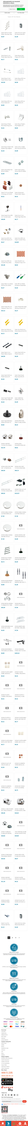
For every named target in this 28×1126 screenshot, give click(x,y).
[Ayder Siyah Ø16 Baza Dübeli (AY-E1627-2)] (7, 414)
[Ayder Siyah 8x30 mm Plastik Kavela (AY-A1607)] (21, 345)
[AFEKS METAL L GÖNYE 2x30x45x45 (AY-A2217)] (21, 596)
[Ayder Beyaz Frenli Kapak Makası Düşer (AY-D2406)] (7, 71)
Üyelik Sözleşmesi (5, 1059)
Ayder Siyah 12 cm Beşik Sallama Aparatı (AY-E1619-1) (6, 353)
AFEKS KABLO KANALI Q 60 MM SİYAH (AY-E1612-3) (20, 513)
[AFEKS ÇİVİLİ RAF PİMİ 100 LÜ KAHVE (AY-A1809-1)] (7, 459)
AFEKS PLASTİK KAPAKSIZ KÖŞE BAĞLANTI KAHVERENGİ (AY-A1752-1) (5, 901)
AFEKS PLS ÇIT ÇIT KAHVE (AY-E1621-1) (20, 901)
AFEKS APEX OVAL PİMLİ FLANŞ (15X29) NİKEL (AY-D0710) (20, 421)
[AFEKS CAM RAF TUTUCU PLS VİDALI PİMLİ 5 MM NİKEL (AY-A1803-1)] (7, 870)
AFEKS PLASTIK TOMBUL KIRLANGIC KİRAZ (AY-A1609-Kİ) (20, 672)
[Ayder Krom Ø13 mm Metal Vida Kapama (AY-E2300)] (7, 231)
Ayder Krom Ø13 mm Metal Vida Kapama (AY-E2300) (7, 239)
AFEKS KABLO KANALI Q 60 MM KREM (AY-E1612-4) (7, 513)
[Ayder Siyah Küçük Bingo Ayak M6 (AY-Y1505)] (21, 368)
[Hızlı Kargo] (14, 999)
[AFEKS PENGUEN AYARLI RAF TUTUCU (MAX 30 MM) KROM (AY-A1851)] (21, 642)
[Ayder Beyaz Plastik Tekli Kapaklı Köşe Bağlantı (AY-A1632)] (7, 140)
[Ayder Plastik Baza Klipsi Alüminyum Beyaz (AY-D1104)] (21, 299)
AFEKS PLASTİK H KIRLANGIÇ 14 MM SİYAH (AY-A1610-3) (6, 718)
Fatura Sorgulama (5, 1068)
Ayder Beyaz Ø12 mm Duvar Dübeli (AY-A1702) (6, 102)
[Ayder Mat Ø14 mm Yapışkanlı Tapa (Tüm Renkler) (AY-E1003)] (21, 254)
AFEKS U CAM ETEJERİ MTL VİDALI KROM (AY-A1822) (7, 809)
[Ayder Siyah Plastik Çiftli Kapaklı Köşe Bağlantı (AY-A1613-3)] (7, 391)
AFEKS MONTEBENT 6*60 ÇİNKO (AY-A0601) (7, 650)
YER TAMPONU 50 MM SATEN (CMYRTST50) (20, 832)
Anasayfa (3, 1031)
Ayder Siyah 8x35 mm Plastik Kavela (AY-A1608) (6, 376)
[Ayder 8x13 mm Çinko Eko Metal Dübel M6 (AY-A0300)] (21, 26)
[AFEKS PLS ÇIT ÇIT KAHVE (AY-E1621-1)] (21, 893)
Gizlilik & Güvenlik (5, 1061)
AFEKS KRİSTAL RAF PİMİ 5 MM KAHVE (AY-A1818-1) (20, 535)
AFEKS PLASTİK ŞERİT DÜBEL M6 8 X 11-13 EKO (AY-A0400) (20, 741)
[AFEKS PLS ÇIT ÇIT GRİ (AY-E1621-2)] (7, 756)
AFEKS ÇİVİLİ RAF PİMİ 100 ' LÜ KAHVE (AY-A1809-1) (7, 467)
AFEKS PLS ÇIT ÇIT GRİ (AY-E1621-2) (6, 764)
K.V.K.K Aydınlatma (5, 1063)
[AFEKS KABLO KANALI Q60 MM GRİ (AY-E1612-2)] (7, 528)
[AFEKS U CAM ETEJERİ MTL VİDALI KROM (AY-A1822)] (7, 802)
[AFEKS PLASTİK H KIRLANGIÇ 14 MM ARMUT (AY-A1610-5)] (21, 688)
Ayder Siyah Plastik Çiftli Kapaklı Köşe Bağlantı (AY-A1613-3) (7, 398)
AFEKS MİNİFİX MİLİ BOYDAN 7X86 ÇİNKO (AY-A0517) (20, 627)
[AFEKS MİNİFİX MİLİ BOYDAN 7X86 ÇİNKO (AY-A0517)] (21, 619)
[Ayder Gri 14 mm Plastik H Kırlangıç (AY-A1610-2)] (7, 185)
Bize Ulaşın (3, 1036)
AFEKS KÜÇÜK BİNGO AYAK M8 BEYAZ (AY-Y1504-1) (6, 581)
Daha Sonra (12, 9)
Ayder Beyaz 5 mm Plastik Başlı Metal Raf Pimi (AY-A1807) (6, 56)
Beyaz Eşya (3, 1043)
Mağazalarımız (4, 1034)
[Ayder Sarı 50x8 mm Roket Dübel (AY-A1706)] (7, 322)
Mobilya (3, 1054)
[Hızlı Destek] (14, 986)
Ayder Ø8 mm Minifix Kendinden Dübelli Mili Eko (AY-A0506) (20, 284)
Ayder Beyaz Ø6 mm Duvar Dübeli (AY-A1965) (20, 102)
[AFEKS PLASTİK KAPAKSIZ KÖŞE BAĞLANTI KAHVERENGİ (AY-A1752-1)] (7, 893)
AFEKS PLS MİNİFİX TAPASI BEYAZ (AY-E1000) (20, 764)
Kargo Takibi (4, 1065)
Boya (2, 1053)
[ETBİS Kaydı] (4, 1109)
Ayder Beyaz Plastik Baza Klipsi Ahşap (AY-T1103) (6, 124)
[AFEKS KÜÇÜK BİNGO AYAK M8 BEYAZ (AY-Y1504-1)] (7, 573)
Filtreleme (21, 12)
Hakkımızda (3, 1033)
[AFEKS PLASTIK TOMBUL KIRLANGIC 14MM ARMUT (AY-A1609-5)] (7, 688)
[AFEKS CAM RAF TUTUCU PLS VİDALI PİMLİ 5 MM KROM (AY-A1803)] (7, 436)
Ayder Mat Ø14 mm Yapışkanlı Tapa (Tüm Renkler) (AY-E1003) (20, 261)
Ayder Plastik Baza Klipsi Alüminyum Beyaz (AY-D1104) (21, 307)
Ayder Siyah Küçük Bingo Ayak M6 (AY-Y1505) (19, 376)
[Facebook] (2, 1095)
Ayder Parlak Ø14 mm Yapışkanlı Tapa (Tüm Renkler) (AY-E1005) (6, 307)
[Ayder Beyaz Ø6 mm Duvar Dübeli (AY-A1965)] (21, 94)
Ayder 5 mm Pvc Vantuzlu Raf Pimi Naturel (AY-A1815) (5, 924)
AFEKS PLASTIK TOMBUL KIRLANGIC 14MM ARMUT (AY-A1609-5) (6, 695)
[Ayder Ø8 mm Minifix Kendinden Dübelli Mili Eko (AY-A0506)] (21, 277)
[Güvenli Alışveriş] (14, 1012)
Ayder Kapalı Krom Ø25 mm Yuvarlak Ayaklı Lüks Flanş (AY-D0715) (7, 216)
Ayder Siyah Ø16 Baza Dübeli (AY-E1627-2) (6, 421)
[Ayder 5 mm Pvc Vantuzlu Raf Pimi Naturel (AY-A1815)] (7, 916)
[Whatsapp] (17, 1095)
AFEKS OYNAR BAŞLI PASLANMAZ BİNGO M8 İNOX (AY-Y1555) (6, 855)
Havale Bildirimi (4, 1039)
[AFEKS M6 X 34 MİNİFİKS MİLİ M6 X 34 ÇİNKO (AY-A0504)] (21, 573)
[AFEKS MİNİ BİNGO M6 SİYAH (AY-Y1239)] (7, 619)
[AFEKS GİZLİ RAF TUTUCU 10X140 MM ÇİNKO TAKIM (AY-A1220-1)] (7, 482)
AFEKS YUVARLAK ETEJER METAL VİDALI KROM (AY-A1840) (20, 809)
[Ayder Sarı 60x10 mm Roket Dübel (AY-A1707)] (21, 322)
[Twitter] (5, 1095)
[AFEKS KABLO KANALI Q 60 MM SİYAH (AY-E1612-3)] (21, 505)
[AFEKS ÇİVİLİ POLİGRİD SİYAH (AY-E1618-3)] (21, 436)
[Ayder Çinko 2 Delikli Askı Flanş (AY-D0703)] (21, 140)
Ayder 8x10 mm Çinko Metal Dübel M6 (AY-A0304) (20, 924)
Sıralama (7, 12)
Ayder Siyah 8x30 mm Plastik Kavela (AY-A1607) (20, 353)
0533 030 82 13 (7, 1075)
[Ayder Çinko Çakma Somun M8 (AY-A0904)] (21, 162)
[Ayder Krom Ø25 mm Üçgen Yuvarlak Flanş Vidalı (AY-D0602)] (21, 231)
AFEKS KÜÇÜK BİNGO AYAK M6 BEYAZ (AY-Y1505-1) (20, 558)
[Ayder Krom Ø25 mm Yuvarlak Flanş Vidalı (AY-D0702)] (7, 254)
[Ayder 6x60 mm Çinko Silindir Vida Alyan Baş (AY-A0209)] (7, 26)
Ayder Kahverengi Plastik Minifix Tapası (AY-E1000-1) (20, 193)
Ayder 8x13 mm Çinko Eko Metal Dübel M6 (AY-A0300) (20, 33)
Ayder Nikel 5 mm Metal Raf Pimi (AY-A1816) (7, 284)
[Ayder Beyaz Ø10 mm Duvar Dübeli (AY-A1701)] (21, 71)
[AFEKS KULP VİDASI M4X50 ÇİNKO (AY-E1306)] (7, 551)
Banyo (2, 1046)
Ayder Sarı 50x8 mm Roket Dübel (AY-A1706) (7, 330)
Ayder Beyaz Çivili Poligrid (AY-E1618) (19, 56)
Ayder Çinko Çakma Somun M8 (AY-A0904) (20, 170)
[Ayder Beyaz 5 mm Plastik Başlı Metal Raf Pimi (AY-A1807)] (7, 48)
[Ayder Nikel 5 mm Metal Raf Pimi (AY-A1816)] (7, 277)
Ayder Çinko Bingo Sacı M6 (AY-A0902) (7, 170)
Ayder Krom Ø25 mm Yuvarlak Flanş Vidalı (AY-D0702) (6, 261)
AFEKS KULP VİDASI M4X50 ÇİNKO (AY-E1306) (6, 558)
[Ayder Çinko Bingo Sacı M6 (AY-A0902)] (7, 162)
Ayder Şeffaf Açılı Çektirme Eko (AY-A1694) (19, 398)
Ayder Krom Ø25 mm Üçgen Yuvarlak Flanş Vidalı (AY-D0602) (20, 239)
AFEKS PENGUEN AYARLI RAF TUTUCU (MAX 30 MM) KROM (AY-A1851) (20, 650)
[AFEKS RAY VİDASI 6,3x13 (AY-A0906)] (21, 779)
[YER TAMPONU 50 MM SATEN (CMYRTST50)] (21, 825)
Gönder (24, 1101)
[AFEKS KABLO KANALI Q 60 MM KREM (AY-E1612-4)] (7, 505)
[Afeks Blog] (7, 1088)
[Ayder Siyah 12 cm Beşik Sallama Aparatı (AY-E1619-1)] (7, 345)
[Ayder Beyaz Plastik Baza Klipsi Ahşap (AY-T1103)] (7, 117)
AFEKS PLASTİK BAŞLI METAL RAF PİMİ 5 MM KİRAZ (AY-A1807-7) (7, 741)
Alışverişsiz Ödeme (5, 1066)
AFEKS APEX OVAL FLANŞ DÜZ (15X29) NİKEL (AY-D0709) (20, 855)
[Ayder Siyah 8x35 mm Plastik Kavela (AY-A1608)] (7, 368)
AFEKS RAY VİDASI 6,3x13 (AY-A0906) (19, 787)
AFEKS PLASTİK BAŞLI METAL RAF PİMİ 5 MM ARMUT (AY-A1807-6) (20, 718)
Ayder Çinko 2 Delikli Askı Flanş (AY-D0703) (20, 147)
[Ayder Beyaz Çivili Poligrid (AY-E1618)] (21, 48)
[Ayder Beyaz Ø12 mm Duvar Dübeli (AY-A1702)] (7, 94)
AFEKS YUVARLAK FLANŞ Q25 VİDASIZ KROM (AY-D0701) (6, 832)
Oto (2, 1051)
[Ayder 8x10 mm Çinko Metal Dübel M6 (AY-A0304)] (21, 916)
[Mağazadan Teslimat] (14, 973)
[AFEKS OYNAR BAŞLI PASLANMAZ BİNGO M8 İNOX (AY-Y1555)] (7, 847)
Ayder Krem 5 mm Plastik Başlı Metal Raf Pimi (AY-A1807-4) (20, 216)
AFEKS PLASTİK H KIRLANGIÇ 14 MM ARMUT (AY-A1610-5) (20, 695)
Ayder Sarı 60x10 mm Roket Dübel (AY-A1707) (21, 330)
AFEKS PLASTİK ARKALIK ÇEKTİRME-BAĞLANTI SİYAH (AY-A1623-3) (20, 878)
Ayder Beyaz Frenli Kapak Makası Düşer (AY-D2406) (6, 79)
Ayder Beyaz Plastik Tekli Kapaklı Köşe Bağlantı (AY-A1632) (7, 147)
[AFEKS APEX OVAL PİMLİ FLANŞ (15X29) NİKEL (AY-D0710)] (21, 414)
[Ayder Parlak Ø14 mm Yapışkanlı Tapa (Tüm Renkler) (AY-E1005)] (7, 299)
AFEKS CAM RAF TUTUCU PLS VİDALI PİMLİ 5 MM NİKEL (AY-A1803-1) (7, 878)
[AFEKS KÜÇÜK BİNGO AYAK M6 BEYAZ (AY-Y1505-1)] (21, 551)
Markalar (3, 1038)
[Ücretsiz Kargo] (14, 960)
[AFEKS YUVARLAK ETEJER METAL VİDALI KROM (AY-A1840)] (21, 802)
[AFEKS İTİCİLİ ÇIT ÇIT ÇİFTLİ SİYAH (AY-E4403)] (21, 482)
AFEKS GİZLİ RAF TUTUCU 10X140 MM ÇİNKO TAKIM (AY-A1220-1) (6, 490)
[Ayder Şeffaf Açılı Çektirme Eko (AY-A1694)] (21, 391)
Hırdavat (3, 1049)
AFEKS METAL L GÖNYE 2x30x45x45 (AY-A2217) (20, 604)
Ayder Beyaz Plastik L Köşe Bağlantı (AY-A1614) (20, 124)
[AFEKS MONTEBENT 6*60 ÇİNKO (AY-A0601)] (7, 642)
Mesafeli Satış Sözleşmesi (6, 1058)
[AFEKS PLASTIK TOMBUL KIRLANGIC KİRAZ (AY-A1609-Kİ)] (21, 665)
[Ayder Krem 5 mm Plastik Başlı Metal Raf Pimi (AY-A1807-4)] (21, 208)
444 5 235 (7, 1072)
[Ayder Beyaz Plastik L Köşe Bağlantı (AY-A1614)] (21, 117)
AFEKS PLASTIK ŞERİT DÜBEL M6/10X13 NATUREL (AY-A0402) (7, 672)
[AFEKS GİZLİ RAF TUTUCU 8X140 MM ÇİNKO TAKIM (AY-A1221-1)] (21, 459)
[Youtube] (11, 1095)
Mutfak (2, 1044)
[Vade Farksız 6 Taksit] (14, 947)
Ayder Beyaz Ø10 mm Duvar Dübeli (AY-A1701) (20, 79)
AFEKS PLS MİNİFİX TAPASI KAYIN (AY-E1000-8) (6, 787)
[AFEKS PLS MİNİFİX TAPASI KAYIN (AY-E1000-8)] (7, 779)
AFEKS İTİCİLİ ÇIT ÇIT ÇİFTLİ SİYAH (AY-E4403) (20, 490)
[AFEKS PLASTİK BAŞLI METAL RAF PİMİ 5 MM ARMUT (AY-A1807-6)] (21, 710)
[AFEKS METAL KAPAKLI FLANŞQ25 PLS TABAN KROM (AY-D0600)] (7, 596)
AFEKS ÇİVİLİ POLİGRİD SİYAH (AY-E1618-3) (20, 444)
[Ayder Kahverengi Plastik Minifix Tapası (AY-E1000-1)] (21, 185)
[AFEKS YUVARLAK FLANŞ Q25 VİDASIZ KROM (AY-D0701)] (7, 825)
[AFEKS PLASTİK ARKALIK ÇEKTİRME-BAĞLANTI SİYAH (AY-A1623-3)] (21, 870)
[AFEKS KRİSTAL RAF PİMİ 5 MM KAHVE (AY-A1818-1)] (21, 528)
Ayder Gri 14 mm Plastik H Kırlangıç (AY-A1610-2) (7, 193)
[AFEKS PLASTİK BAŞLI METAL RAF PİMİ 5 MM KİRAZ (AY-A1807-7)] (7, 733)
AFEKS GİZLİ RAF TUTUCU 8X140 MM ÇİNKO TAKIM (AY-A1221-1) (20, 467)
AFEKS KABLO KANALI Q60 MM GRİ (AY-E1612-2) (7, 535)
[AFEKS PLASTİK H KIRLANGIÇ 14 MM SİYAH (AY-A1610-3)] (7, 710)
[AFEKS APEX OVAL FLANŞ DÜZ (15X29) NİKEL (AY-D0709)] (21, 847)
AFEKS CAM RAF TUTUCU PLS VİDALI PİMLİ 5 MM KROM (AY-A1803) (7, 444)
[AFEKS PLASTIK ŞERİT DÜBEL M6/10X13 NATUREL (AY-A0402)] (7, 665)
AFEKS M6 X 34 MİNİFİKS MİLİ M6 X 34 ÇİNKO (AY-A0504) (20, 581)
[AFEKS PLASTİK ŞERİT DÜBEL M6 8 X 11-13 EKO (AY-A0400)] (21, 733)
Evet (21, 9)
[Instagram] (8, 1095)
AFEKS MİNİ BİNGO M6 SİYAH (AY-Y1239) (7, 627)
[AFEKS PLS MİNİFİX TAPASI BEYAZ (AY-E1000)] (21, 756)
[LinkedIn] (14, 1095)
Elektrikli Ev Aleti (4, 1048)
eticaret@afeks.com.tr (6, 1077)
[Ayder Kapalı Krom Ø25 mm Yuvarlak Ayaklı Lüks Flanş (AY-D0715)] (7, 208)
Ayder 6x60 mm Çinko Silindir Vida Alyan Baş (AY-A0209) (6, 33)
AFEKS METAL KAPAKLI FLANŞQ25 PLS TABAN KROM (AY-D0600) (7, 604)
